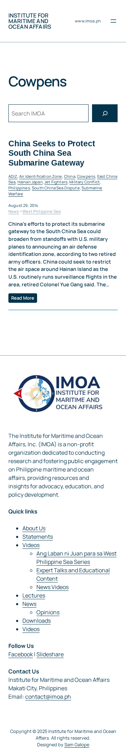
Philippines (19, 187)
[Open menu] (113, 21)
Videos (31, 545)
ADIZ (13, 176)
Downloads (36, 620)
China (69, 176)
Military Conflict (84, 181)
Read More (22, 298)
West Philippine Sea (41, 211)
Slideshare (50, 654)
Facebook (20, 654)
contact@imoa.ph (48, 696)
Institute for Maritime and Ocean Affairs (29, 21)
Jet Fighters (56, 181)
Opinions (47, 612)
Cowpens (86, 176)
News (13, 211)
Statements (37, 536)
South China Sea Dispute (56, 187)
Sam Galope (76, 744)
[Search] (105, 113)
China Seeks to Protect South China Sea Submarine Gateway (51, 153)
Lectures (33, 595)
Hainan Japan (30, 181)
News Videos (52, 587)
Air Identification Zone (40, 176)
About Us (34, 528)
